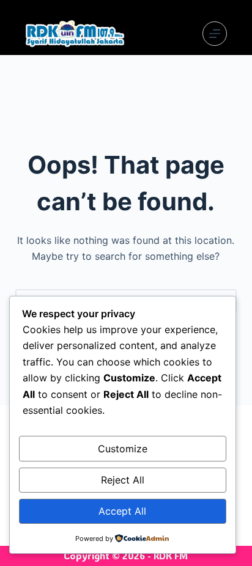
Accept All (122, 511)
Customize (122, 449)
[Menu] (214, 33)
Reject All (122, 480)
